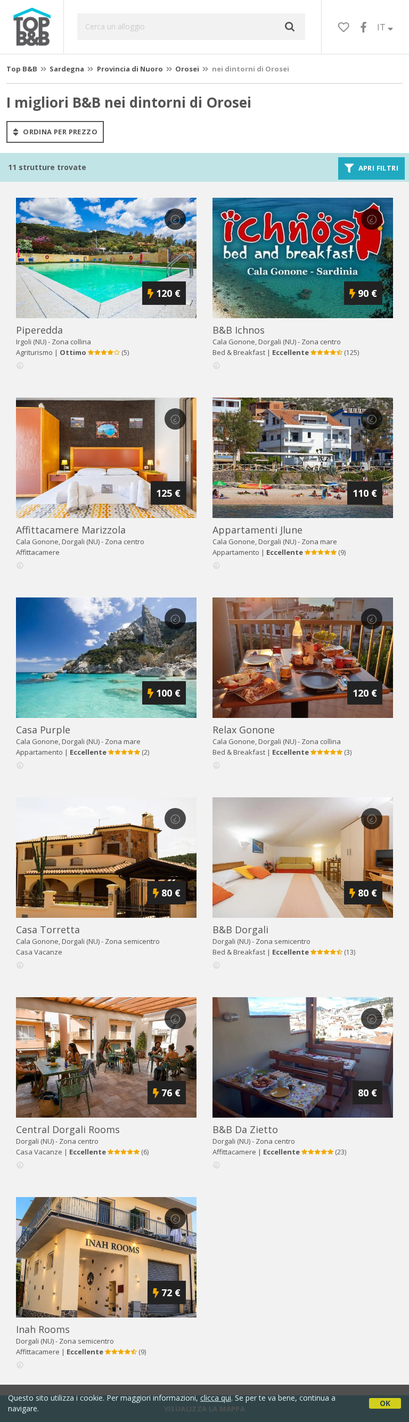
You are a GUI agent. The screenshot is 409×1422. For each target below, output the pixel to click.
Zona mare (319, 541)
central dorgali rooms (68, 1129)
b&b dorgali (240, 929)
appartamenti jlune (257, 529)
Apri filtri (377, 168)
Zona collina (71, 341)
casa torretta (48, 929)
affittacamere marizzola (71, 529)
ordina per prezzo (59, 131)
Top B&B (21, 69)
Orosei (187, 69)
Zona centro (321, 341)
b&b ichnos (238, 330)
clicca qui (215, 1398)
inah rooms (43, 1329)
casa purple (43, 729)
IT (382, 27)
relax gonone (243, 729)
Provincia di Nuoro (130, 69)
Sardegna (67, 69)
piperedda (39, 330)
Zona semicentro (132, 941)
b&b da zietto (245, 1129)
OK (385, 1403)
